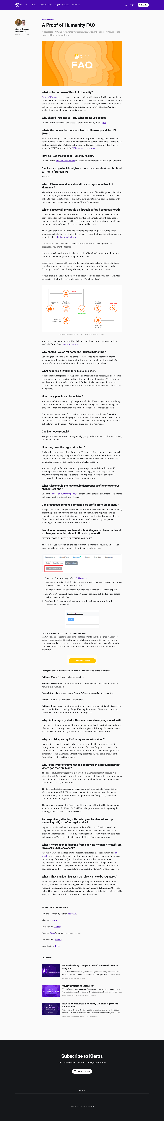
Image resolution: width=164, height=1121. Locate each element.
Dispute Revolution (62, 5)
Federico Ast (20, 32)
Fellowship (76, 5)
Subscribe (143, 5)
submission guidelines (65, 237)
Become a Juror (45, 5)
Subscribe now (84, 1071)
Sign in (132, 5)
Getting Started (48, 20)
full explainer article (65, 160)
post (104, 122)
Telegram (72, 913)
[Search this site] (126, 5)
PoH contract (82, 578)
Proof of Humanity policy (64, 493)
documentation (70, 344)
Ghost (92, 1106)
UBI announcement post (83, 148)
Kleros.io (82, 1090)
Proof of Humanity (50, 97)
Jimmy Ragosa (21, 29)
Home (34, 5)
